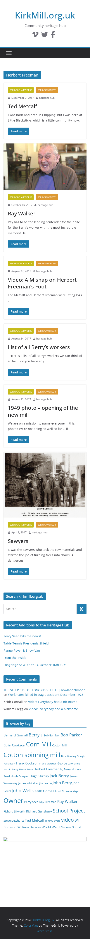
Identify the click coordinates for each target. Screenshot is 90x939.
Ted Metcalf (22, 106)
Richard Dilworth (14, 811)
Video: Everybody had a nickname (52, 702)
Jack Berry (59, 776)
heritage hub (47, 98)
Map (75, 791)
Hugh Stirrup (39, 776)
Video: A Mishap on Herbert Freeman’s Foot (42, 283)
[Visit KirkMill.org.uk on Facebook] (53, 35)
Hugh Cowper (20, 776)
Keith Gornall (44, 791)
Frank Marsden (48, 763)
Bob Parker (71, 735)
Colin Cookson (14, 745)
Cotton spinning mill (31, 755)
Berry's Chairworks (21, 90)
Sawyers (18, 540)
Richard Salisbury (39, 811)
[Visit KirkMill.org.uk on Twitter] (44, 35)
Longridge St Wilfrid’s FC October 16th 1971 (35, 665)
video (67, 819)
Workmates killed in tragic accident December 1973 (45, 695)
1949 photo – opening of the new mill (43, 411)
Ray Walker (21, 213)
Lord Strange (63, 791)
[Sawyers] (45, 485)
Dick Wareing (68, 756)
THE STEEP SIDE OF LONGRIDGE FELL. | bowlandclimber (44, 690)
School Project (69, 810)
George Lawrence (68, 763)
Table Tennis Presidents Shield (26, 643)
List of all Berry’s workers (39, 347)
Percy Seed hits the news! (22, 636)
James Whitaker (28, 783)
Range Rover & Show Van (21, 650)
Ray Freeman (47, 802)
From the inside (14, 658)
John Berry (62, 782)
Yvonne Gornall (71, 827)
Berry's (36, 735)
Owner (13, 800)
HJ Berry (65, 769)
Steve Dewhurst (13, 820)
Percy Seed (31, 802)
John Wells (23, 790)
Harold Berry (10, 769)
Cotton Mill (59, 745)
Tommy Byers (52, 820)
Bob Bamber (51, 735)
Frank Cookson (27, 763)
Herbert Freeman (46, 769)
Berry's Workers (47, 90)
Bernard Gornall (15, 735)
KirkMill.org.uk (45, 15)
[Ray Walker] (45, 166)
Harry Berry (26, 769)
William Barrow (29, 827)
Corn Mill (38, 744)
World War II (51, 827)
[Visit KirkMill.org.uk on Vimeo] (35, 35)
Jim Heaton (45, 783)
